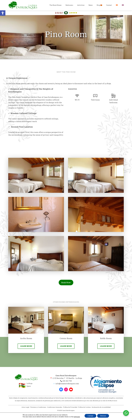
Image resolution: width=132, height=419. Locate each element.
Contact (109, 5)
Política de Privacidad (70, 407)
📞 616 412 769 (66, 381)
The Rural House (55, 5)
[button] (2, 13)
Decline (103, 416)
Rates (91, 5)
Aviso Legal (25, 407)
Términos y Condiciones (38, 407)
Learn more (26, 346)
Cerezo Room (66, 338)
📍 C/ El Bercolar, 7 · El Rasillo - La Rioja (66, 378)
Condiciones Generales (54, 407)
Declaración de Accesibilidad (101, 407)
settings (77, 417)
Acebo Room (26, 338)
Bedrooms (69, 5)
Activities (80, 5)
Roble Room (106, 338)
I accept (90, 416)
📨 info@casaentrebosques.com (66, 383)
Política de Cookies (84, 407)
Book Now (66, 282)
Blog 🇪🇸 (99, 5)
